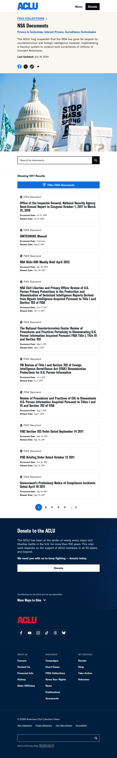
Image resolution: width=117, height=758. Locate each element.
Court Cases (53, 666)
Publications (53, 692)
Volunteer (83, 679)
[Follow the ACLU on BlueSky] (63, 633)
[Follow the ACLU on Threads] (55, 633)
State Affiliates (26, 685)
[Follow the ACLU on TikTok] (46, 633)
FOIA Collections (30, 18)
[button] (32, 67)
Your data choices (64, 725)
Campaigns (52, 660)
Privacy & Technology (30, 31)
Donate (92, 6)
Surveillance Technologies (80, 31)
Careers (21, 660)
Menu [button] (78, 6)
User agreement (24, 725)
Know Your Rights (56, 679)
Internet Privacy (53, 31)
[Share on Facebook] (19, 67)
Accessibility (81, 725)
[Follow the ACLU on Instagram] (38, 633)
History (21, 679)
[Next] (78, 507)
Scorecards (52, 698)
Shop (81, 666)
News (49, 685)
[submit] (95, 160)
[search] (96, 738)
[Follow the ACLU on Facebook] (21, 633)
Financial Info (25, 673)
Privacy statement (44, 725)
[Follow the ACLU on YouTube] (29, 633)
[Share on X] (26, 67)
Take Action (85, 673)
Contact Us (23, 666)
